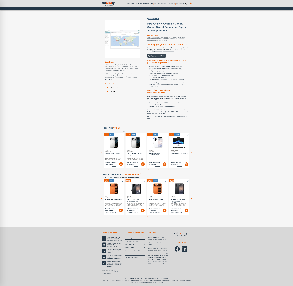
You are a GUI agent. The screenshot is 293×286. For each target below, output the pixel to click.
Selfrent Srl (160, 250)
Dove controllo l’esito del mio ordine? (134, 254)
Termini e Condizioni (185, 280)
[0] (189, 4)
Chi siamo (172, 4)
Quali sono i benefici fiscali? (131, 257)
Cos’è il (129, 244)
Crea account (132, 4)
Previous (102, 151)
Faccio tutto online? (129, 247)
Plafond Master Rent (145, 4)
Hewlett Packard (153, 18)
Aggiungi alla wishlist (157, 56)
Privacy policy (165, 280)
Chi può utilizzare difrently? (131, 241)
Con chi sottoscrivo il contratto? (132, 250)
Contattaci (180, 4)
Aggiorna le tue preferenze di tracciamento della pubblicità (147, 282)
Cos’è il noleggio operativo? (131, 238)
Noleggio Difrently (160, 4)
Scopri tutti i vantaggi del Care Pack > (163, 51)
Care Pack (114, 166)
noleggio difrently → (107, 273)
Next (191, 151)
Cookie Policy (174, 280)
